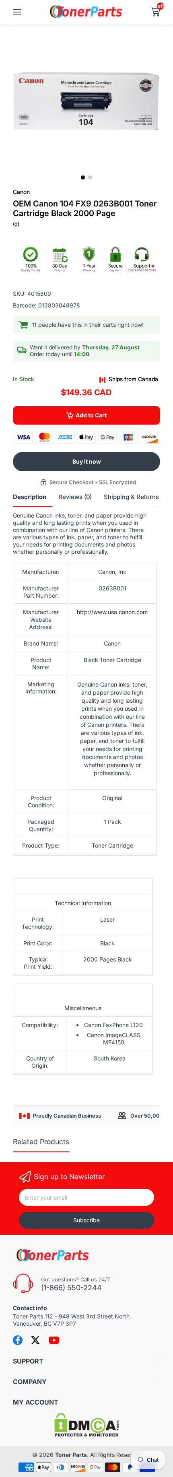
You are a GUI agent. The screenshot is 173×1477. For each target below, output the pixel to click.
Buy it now (86, 461)
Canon (21, 191)
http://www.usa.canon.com (112, 612)
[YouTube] (54, 1340)
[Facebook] (18, 1340)
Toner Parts (71, 1454)
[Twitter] (35, 1340)
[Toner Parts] (86, 16)
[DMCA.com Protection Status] (86, 1434)
